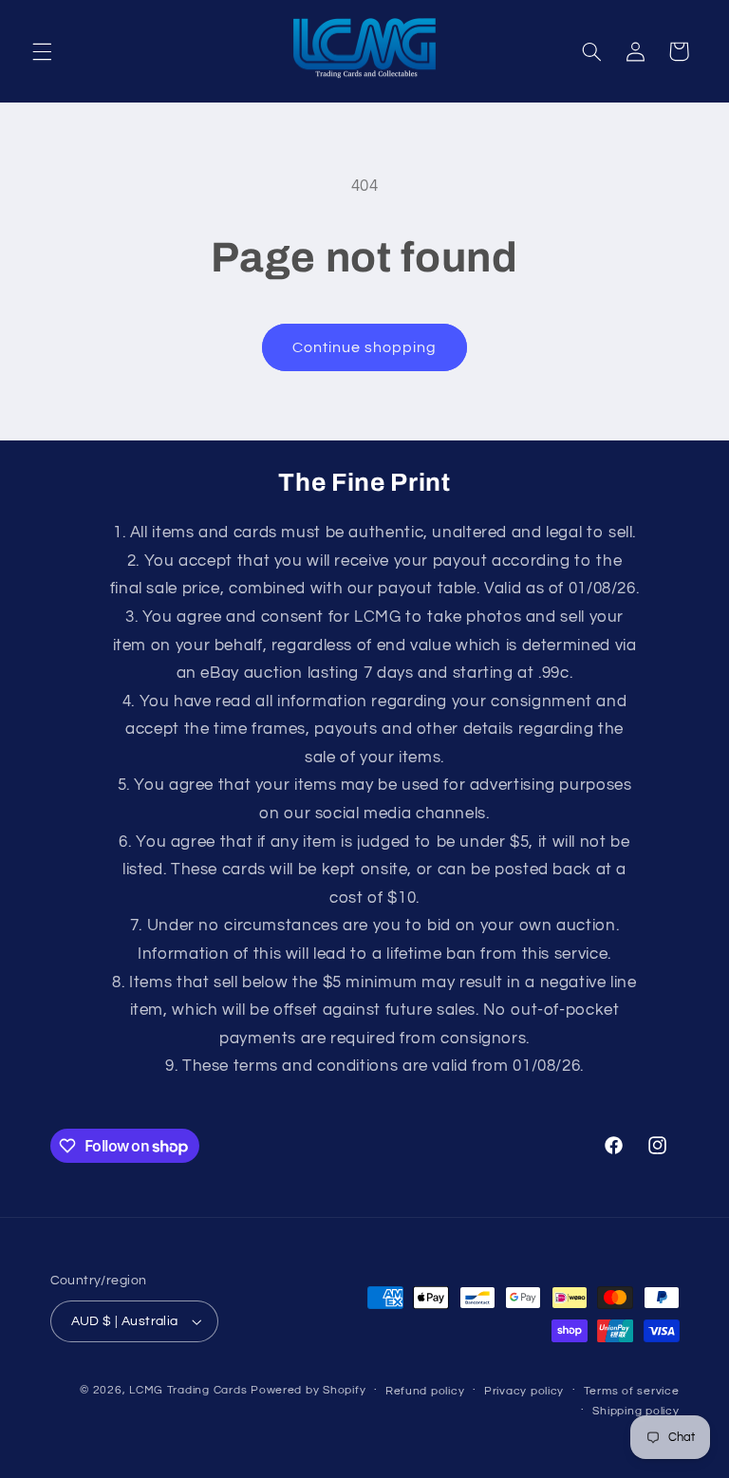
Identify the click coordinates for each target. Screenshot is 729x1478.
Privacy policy (524, 1391)
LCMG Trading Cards (188, 1390)
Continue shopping (365, 347)
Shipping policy (635, 1411)
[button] (42, 51)
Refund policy (425, 1391)
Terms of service (632, 1391)
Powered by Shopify (308, 1390)
